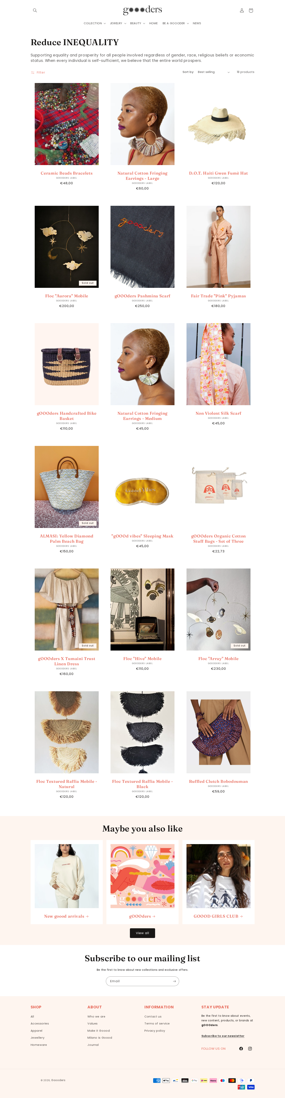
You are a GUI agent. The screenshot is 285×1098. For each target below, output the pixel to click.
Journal (93, 1045)
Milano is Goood (99, 1038)
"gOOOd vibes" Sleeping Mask (143, 535)
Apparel (36, 1031)
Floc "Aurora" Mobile (66, 295)
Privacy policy (154, 1031)
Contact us (153, 1016)
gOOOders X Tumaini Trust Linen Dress (66, 661)
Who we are (96, 1016)
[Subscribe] (174, 981)
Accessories (40, 1023)
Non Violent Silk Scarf (218, 413)
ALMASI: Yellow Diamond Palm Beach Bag (66, 538)
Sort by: (188, 72)
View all (142, 933)
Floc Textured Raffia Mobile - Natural (66, 784)
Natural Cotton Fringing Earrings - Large (142, 175)
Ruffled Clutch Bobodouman (218, 781)
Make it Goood (98, 1031)
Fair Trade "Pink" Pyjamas (218, 295)
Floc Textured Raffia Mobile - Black (142, 784)
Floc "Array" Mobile (218, 658)
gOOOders (140, 916)
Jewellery (38, 1038)
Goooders (58, 1080)
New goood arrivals (64, 916)
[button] (35, 10)
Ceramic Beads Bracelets (66, 173)
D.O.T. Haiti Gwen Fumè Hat (218, 173)
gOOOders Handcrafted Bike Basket (67, 416)
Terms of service (157, 1023)
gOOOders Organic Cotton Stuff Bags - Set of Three (218, 538)
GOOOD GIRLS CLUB (216, 916)
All (32, 1016)
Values (92, 1023)
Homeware (39, 1045)
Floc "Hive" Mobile (142, 658)
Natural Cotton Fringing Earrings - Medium (142, 416)
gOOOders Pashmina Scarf (142, 295)
